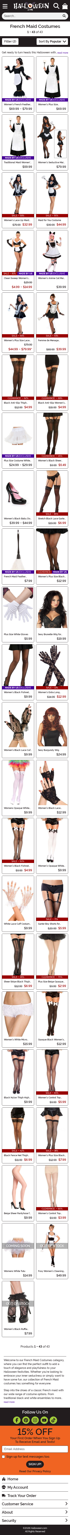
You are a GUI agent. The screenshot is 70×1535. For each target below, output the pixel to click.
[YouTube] (44, 1420)
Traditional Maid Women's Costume (17, 162)
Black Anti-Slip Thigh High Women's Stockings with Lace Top (17, 403)
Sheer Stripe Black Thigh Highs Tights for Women (17, 982)
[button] (65, 6)
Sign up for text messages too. (28, 1456)
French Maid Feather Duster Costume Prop (15, 576)
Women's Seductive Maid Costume (51, 162)
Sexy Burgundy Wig (48, 750)
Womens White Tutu (14, 1271)
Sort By (50, 41)
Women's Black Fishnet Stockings (16, 692)
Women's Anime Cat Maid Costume (51, 278)
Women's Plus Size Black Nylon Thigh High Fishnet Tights (51, 1155)
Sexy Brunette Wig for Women (49, 634)
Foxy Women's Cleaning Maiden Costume (51, 1271)
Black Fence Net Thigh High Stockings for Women (16, 1155)
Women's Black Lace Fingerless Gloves (49, 808)
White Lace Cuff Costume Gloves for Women (17, 924)
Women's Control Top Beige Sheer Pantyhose (50, 1213)
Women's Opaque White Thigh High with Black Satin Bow (51, 866)
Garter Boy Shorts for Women (49, 924)
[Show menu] (5, 6)
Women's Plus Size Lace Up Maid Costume (16, 340)
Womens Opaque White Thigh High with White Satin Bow (16, 808)
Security (9, 1520)
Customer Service (17, 1504)
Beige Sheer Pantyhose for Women (18, 1213)
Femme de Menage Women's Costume (48, 340)
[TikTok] (53, 1420)
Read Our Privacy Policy (35, 1471)
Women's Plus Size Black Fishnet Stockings (51, 576)
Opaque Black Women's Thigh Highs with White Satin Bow (51, 1040)
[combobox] (31, 16)
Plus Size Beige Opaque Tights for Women (50, 982)
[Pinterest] (26, 1420)
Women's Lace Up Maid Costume (16, 220)
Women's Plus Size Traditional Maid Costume (51, 104)
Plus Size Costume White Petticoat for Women (17, 461)
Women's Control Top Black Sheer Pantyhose (50, 1098)
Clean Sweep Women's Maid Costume (16, 278)
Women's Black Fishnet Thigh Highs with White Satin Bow (16, 866)
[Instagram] (35, 1420)
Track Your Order (21, 1495)
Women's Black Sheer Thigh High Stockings (49, 461)
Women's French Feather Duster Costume (17, 104)
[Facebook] (17, 1420)
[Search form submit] (64, 16)
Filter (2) (10, 41)
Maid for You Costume (49, 220)
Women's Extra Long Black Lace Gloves (49, 692)
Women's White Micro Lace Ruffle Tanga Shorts (17, 1040)
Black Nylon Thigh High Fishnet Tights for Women (17, 1098)
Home (12, 1479)
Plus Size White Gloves (16, 634)
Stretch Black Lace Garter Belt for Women (51, 519)
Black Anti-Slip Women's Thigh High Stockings (51, 403)
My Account (17, 1487)
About (7, 1512)
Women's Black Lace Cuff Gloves (17, 750)
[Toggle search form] (56, 6)
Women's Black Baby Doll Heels (18, 519)
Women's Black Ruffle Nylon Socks (15, 1329)
